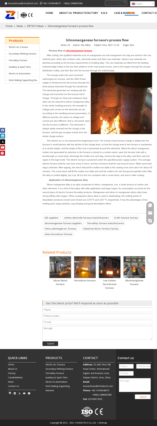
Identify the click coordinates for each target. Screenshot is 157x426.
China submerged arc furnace (61, 228)
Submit (50, 343)
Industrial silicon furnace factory (101, 228)
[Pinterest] (29, 394)
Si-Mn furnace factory (126, 217)
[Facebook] (10, 394)
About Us (12, 368)
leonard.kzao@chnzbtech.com (23, 3)
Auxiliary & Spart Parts (19, 66)
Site (132, 45)
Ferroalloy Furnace (17, 60)
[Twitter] (19, 394)
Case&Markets (15, 377)
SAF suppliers (51, 217)
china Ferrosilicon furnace (58, 234)
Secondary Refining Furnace (22, 53)
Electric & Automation (19, 73)
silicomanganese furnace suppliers (63, 223)
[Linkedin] (15, 394)
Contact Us (13, 386)
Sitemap (103, 422)
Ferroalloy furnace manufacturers (105, 223)
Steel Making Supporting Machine (23, 80)
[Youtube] (24, 394)
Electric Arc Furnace (18, 47)
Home (11, 364)
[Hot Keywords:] (125, 3)
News (11, 381)
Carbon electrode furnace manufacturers (86, 217)
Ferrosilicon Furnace (85, 280)
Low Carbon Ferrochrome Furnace (109, 284)
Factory (11, 373)
